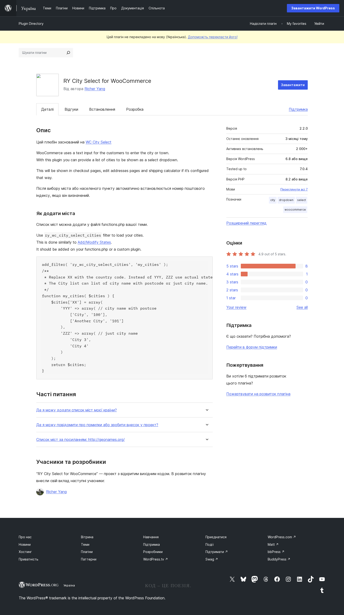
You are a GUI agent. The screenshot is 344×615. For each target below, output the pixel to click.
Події (209, 544)
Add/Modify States (94, 242)
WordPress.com (282, 537)
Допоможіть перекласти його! (213, 37)
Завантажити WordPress (313, 8)
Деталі (47, 109)
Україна (69, 585)
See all (302, 307)
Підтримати (216, 552)
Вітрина (87, 537)
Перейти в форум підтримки (251, 347)
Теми (85, 544)
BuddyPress (279, 559)
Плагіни (87, 552)
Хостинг (25, 552)
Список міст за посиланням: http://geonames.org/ (80, 439)
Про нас (25, 537)
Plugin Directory (31, 24)
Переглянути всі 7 (294, 189)
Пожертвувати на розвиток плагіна (258, 394)
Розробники (153, 552)
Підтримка (298, 109)
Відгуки (71, 109)
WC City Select (98, 142)
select (301, 200)
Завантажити (293, 85)
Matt (273, 544)
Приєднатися (216, 537)
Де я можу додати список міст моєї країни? (76, 410)
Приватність (28, 559)
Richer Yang (94, 88)
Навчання (151, 537)
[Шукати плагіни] (68, 52)
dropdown (286, 200)
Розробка (134, 109)
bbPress (276, 552)
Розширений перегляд (246, 223)
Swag (211, 559)
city (272, 200)
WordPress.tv (155, 559)
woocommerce (295, 209)
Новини (25, 544)
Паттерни (88, 559)
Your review (236, 307)
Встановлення (102, 109)
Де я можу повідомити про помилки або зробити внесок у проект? (97, 425)
